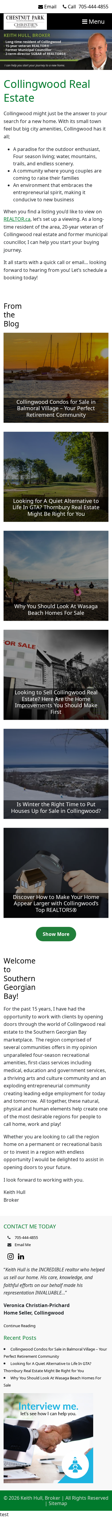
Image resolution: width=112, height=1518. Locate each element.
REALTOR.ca (17, 219)
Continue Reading (20, 1325)
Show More (56, 934)
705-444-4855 (88, 6)
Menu (96, 21)
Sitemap (58, 1503)
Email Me (23, 1244)
